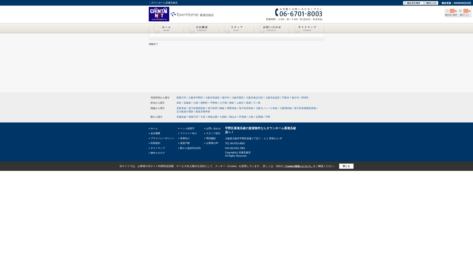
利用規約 (155, 143)
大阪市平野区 (195, 97)
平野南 (213, 102)
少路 (251, 116)
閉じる (346, 166)
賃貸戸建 (185, 143)
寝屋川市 (181, 97)
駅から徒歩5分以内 (190, 148)
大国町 (223, 116)
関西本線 (231, 108)
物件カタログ (158, 152)
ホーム (154, 128)
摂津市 (305, 97)
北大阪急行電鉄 (184, 111)
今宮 (202, 116)
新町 (231, 102)
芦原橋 (242, 116)
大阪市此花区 (272, 97)
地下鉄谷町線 (246, 108)
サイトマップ (158, 148)
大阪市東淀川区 (254, 97)
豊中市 (225, 97)
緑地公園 (212, 116)
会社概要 (155, 133)
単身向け (185, 138)
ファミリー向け (188, 133)
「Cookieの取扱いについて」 (298, 166)
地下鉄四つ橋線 (216, 108)
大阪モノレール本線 (266, 108)
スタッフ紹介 (213, 133)
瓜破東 (187, 102)
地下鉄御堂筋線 (196, 108)
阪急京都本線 (203, 111)
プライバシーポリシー (163, 138)
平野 (267, 116)
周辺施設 (211, 138)
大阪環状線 (286, 108)
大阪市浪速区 (212, 97)
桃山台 (232, 116)
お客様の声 (212, 143)
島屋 (248, 102)
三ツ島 (257, 102)
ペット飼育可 (187, 128)
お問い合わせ (213, 128)
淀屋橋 (259, 116)
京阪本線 (181, 108)
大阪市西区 (238, 97)
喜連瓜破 (181, 116)
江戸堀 (223, 102)
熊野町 (204, 102)
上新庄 (240, 102)
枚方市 (295, 97)
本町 (178, 102)
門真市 (285, 97)
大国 (195, 102)
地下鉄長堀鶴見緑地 (305, 108)
